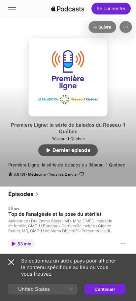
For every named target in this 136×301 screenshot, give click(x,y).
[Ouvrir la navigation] (12, 8)
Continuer (104, 289)
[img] (67, 8)
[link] (23, 194)
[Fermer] (11, 262)
